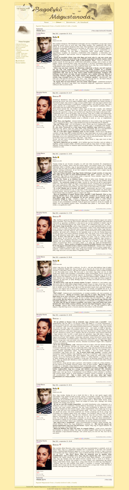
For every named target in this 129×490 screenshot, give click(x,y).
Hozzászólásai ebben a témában (103, 88)
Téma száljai (95, 30)
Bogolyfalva (19, 48)
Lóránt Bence (41, 33)
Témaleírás (109, 30)
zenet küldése (20, 63)
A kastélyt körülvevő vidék (22, 50)
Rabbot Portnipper (61, 486)
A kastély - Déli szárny (21, 55)
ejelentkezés (20, 61)
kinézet (54, 39)
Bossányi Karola (42, 92)
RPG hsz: (39, 66)
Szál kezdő (102, 30)
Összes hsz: (39, 68)
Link (110, 33)
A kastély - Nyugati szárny (22, 56)
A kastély (74, 26)
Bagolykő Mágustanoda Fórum (45, 26)
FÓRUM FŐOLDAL (21, 44)
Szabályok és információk (22, 45)
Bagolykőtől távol (20, 58)
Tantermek (39, 29)
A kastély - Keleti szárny (21, 53)
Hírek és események (20, 47)
